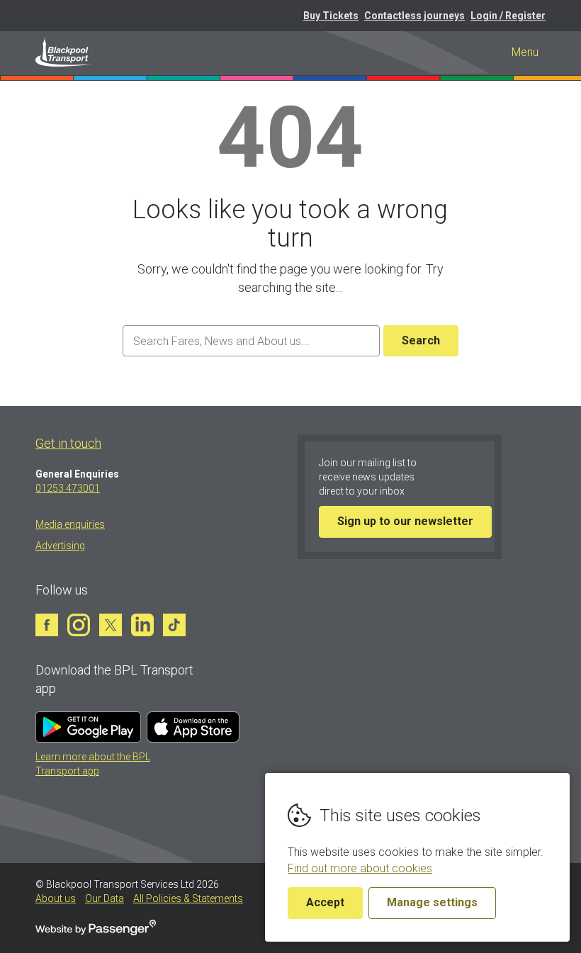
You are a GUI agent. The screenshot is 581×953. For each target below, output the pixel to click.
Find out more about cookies (360, 868)
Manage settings (432, 902)
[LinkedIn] (142, 625)
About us (55, 898)
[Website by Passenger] (95, 931)
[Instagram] (78, 625)
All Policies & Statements (188, 898)
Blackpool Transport (63, 52)
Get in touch (68, 443)
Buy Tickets (331, 15)
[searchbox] (251, 341)
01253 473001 (67, 488)
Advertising (60, 545)
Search (421, 340)
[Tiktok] (174, 625)
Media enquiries (70, 524)
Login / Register (508, 15)
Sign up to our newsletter (405, 521)
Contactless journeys (414, 15)
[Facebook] (46, 625)
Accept (325, 902)
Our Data (104, 898)
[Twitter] (110, 625)
